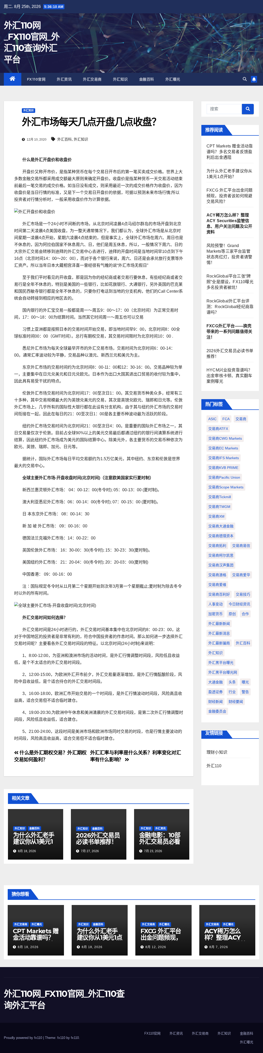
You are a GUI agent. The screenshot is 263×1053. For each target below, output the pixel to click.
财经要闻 (236, 702)
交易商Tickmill (219, 497)
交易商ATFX (218, 429)
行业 (232, 692)
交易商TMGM (219, 507)
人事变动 (215, 604)
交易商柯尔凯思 (220, 555)
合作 (245, 614)
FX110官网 (36, 79)
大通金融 (215, 682)
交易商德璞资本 (220, 536)
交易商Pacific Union (224, 477)
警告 (245, 692)
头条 (232, 682)
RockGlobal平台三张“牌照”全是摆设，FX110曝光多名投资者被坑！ (229, 282)
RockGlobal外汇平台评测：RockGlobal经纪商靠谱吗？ (229, 306)
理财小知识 (216, 752)
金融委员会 (217, 711)
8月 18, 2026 (28, 947)
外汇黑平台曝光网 (222, 672)
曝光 (245, 682)
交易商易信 (241, 546)
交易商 (241, 419)
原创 (232, 614)
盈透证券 (215, 692)
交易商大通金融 (220, 526)
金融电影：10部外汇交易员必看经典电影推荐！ (159, 841)
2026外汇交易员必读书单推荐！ (98, 838)
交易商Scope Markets (225, 487)
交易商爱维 (217, 585)
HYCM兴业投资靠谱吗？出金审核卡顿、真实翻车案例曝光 (229, 375)
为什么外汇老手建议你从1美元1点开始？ (33, 841)
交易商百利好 (219, 594)
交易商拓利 (217, 546)
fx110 (75, 1038)
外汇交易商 (92, 79)
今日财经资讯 (239, 604)
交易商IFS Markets (223, 458)
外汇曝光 (172, 79)
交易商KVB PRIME (223, 468)
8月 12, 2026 (155, 947)
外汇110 (213, 766)
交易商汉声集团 (220, 565)
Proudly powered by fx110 (23, 1038)
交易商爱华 (241, 575)
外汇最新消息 (219, 633)
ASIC (212, 419)
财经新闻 (215, 702)
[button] (245, 79)
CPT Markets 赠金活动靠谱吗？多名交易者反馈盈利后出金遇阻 (229, 152)
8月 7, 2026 (218, 947)
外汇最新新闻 (219, 624)
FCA (226, 419)
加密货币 (215, 614)
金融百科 (146, 79)
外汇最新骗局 (219, 643)
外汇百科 (64, 139)
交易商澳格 (217, 575)
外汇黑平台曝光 (220, 663)
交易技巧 (243, 594)
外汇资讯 (64, 79)
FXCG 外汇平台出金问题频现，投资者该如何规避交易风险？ (229, 196)
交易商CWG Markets (225, 438)
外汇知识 (120, 79)
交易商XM (216, 516)
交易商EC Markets (223, 448)
